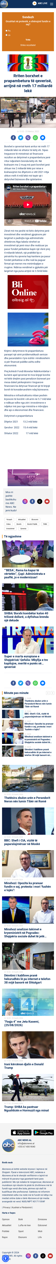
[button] (5, 1258)
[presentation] (48, 693)
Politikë (5, 1231)
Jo (9, 35)
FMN (45, 524)
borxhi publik (32, 524)
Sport (21, 1231)
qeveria (23, 528)
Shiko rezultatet (28, 45)
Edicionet (42, 1225)
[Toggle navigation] (51, 4)
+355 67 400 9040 (26, 1146)
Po (9, 30)
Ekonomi (35, 519)
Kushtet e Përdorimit (22, 1207)
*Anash (9, 519)
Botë (20, 1219)
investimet (10, 528)
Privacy (6, 1207)
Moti (40, 1231)
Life (40, 1237)
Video (8, 524)
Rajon (5, 1237)
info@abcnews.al (26, 1143)
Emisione (42, 1219)
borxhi (19, 524)
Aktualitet (22, 519)
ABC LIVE (42, 3)
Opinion (6, 1219)
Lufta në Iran (24, 1225)
